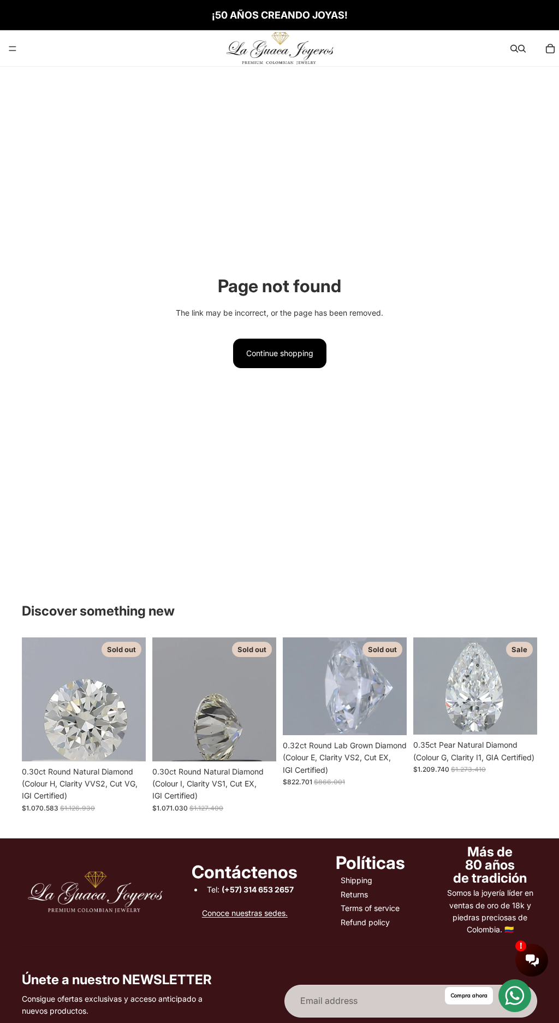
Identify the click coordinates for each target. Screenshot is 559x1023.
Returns (354, 894)
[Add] (520, 718)
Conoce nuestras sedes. (245, 913)
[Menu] (12, 48)
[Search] (514, 49)
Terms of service (370, 908)
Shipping (356, 880)
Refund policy (365, 922)
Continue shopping (279, 353)
